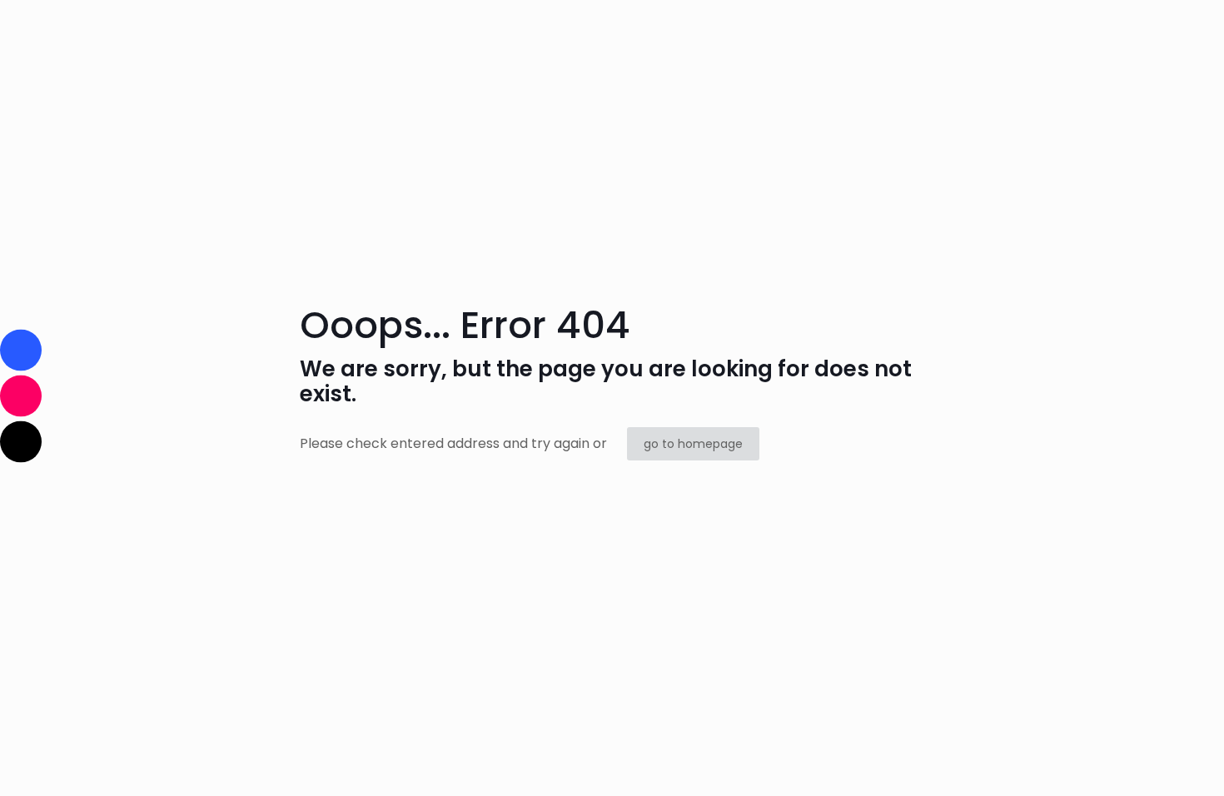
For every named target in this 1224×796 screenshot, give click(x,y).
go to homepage (693, 443)
